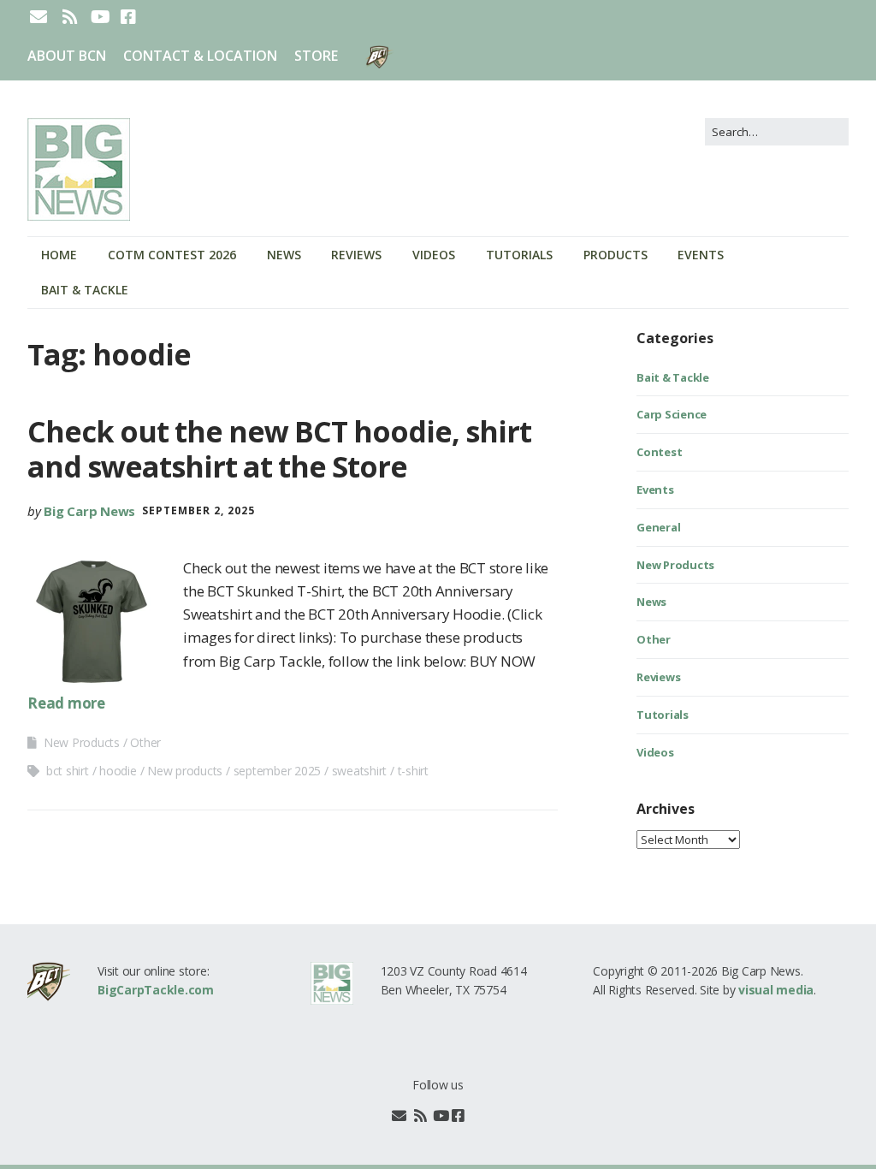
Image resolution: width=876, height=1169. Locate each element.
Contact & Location (200, 55)
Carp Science (671, 414)
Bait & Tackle (84, 290)
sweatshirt (360, 771)
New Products (82, 742)
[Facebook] (458, 1115)
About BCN (66, 55)
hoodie (118, 771)
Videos (433, 254)
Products (615, 254)
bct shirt (67, 771)
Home (59, 254)
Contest (659, 452)
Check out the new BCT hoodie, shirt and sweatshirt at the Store (279, 449)
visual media (776, 990)
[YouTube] (441, 1115)
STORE (316, 55)
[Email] (399, 1115)
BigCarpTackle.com (156, 990)
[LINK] (157, 17)
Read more (66, 703)
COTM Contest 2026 (172, 254)
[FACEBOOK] (128, 17)
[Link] (477, 1115)
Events (701, 254)
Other (145, 742)
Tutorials (519, 254)
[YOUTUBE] (100, 17)
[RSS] (70, 17)
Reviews (356, 254)
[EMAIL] (39, 17)
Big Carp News (89, 510)
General (658, 527)
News (284, 254)
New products (184, 771)
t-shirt (413, 771)
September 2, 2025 (198, 510)
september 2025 (278, 771)
